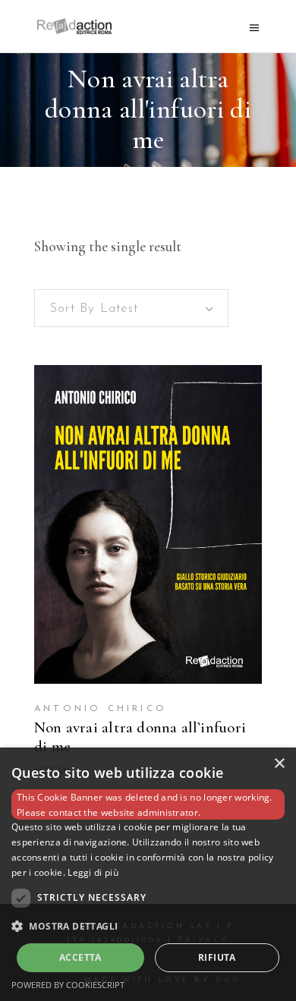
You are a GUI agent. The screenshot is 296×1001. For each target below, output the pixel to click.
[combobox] (131, 308)
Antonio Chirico (100, 708)
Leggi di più (93, 872)
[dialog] (148, 874)
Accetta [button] (80, 957)
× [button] (279, 764)
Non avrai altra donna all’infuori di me (140, 737)
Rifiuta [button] (217, 957)
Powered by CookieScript (67, 984)
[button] (148, 926)
